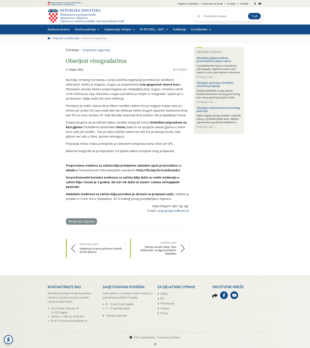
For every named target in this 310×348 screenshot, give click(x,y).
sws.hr (155, 344)
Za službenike (199, 29)
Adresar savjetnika (116, 315)
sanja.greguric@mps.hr (173, 211)
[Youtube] (259, 3)
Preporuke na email (212, 3)
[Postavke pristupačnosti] (8, 339)
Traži (254, 16)
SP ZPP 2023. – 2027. (152, 29)
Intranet (164, 308)
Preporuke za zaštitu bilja (66, 38)
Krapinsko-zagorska (96, 50)
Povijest (231, 3)
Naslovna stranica (59, 29)
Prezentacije (167, 303)
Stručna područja (85, 29)
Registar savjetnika (188, 3)
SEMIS (164, 294)
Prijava (164, 313)
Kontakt (244, 3)
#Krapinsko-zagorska (81, 221)
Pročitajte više (205, 76)
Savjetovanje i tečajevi (117, 29)
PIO (162, 298)
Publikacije (179, 29)
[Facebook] (255, 3)
